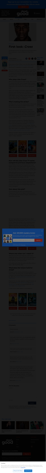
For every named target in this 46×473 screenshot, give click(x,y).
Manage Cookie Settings (18, 470)
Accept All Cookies (28, 470)
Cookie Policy (23, 467)
